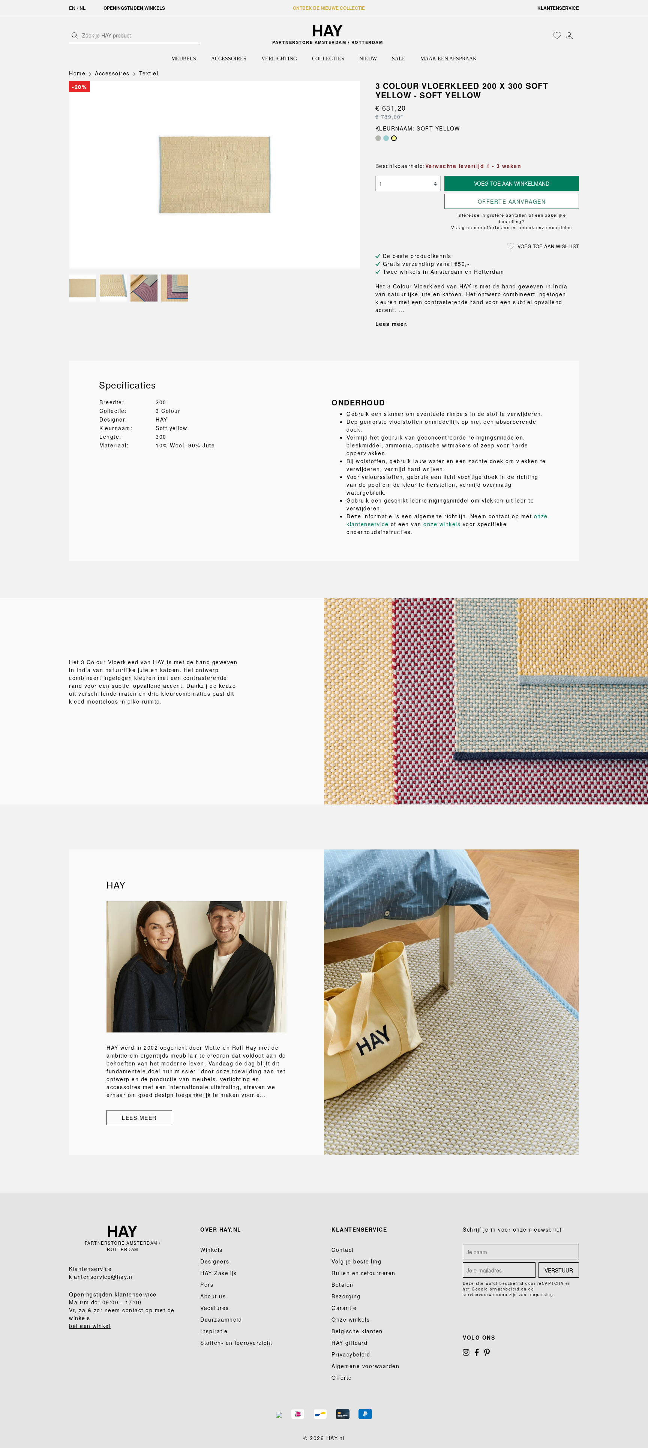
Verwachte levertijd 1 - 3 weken (473, 166)
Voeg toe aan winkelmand (511, 183)
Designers (215, 1261)
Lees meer (139, 1117)
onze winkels (441, 524)
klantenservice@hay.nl (101, 1276)
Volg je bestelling (356, 1261)
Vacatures (214, 1307)
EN (72, 8)
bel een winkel (90, 1325)
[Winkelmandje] (577, 36)
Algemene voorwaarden (365, 1366)
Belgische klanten (357, 1331)
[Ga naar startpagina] (328, 30)
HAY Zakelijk (218, 1273)
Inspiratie (214, 1331)
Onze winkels (351, 1319)
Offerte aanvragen (512, 201)
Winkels (211, 1249)
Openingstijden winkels (134, 8)
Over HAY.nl (221, 1229)
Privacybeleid (351, 1354)
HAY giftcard (350, 1342)
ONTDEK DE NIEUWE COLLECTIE (329, 8)
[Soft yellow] (394, 138)
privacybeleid (505, 1289)
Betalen (343, 1284)
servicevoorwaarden (485, 1294)
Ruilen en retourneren (364, 1273)
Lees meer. (391, 323)
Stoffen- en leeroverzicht (236, 1342)
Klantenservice (558, 8)
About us (213, 1296)
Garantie (344, 1307)
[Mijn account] (569, 35)
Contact (343, 1249)
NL (83, 8)
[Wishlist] (557, 35)
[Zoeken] (75, 35)
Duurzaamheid (221, 1319)
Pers (206, 1284)
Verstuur (558, 1270)
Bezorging (346, 1296)
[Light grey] (378, 138)
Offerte (342, 1377)
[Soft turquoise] (386, 138)
